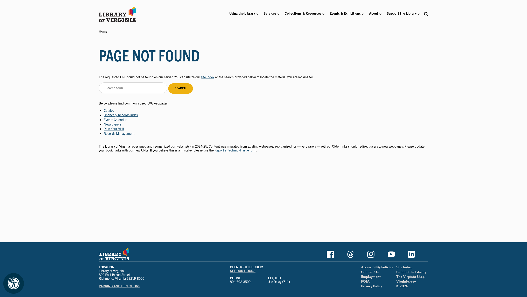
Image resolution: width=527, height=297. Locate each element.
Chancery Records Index (121, 115)
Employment (371, 277)
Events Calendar (115, 119)
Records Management (119, 133)
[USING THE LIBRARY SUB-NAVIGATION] (257, 14)
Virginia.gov (406, 281)
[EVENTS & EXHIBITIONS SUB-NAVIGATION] (363, 14)
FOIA (365, 281)
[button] (242, 15)
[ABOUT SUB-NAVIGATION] (380, 14)
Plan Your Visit (114, 129)
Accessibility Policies (377, 267)
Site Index (404, 267)
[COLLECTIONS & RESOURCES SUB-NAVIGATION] (323, 14)
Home (103, 31)
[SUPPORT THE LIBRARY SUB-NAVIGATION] (419, 14)
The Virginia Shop (410, 277)
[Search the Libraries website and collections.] (426, 13)
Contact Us (370, 272)
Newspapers (112, 124)
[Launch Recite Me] (13, 283)
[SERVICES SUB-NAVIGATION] (278, 14)
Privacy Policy (371, 286)
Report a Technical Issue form (235, 150)
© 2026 (402, 286)
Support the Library (411, 272)
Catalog (109, 110)
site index (207, 77)
